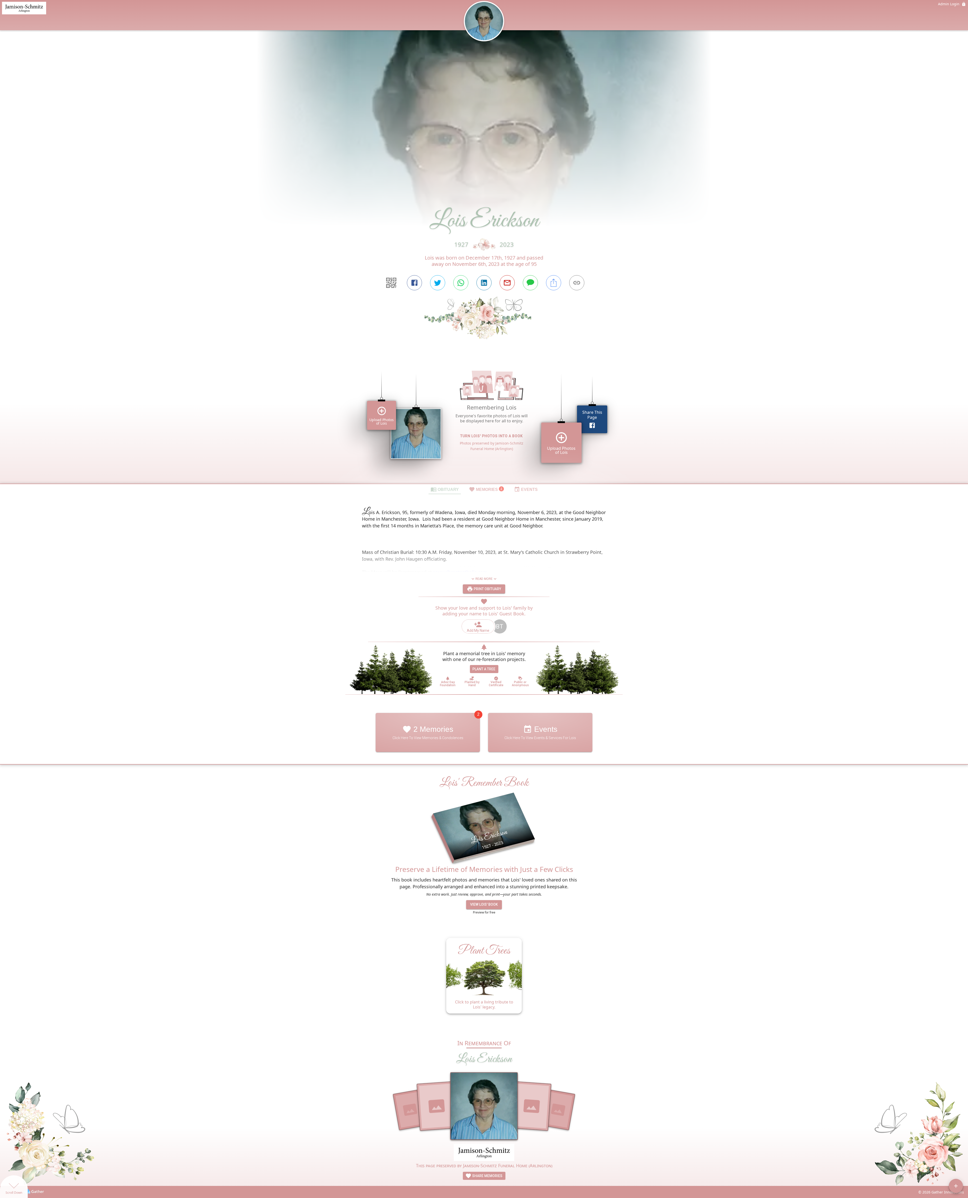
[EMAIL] (507, 282)
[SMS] (530, 282)
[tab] (445, 489)
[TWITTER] (437, 282)
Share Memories (486, 1176)
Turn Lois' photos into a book (491, 436)
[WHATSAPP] (460, 282)
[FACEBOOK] (414, 282)
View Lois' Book (484, 904)
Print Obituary (487, 589)
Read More (484, 579)
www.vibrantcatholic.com (460, 572)
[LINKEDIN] (484, 282)
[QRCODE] (391, 282)
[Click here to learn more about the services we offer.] (484, 1153)
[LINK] (576, 282)
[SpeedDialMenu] (956, 1186)
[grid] (484, 420)
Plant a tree (483, 669)
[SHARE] (553, 282)
